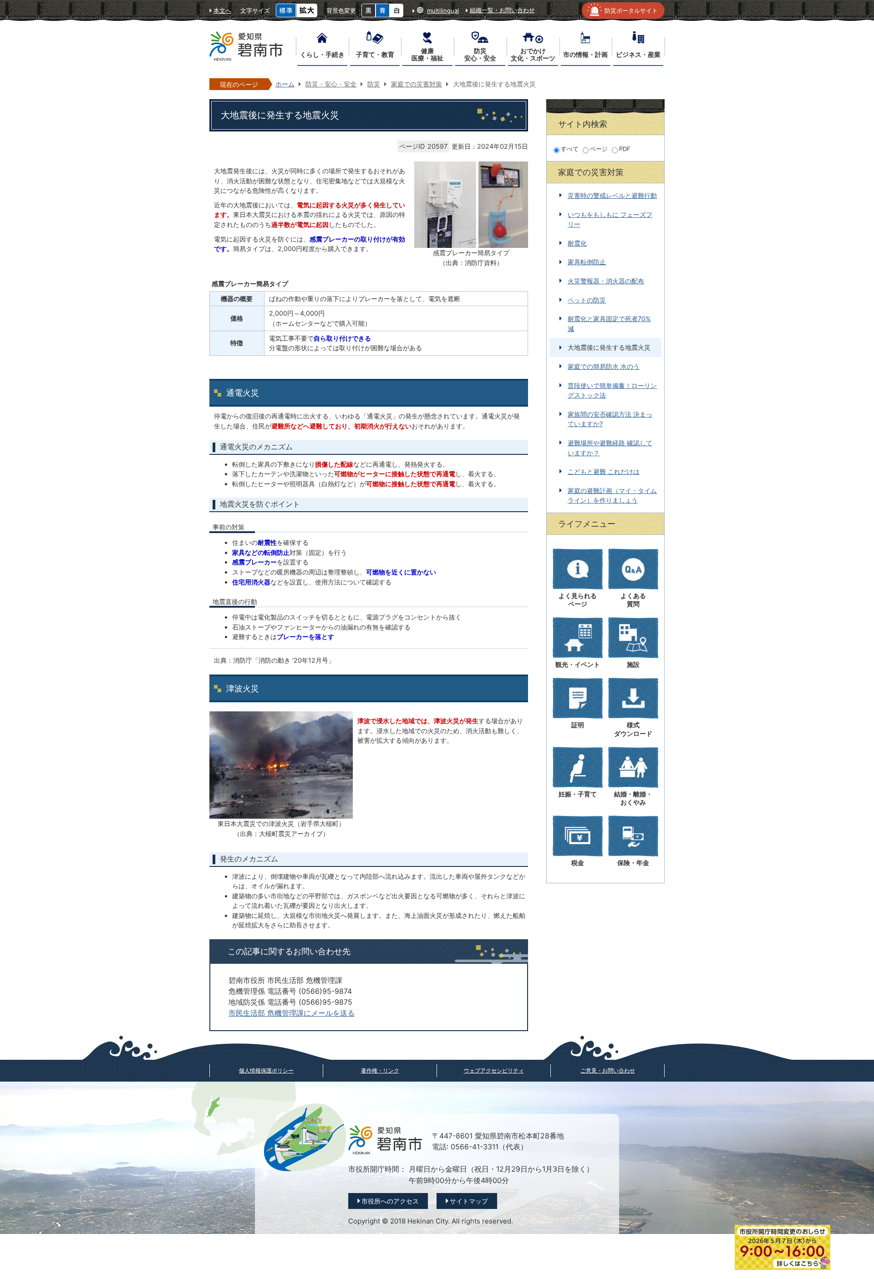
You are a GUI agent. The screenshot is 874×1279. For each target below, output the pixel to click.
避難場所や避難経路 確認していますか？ (610, 448)
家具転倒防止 (587, 262)
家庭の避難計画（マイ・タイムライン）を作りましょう (612, 495)
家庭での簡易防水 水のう (604, 366)
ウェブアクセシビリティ (494, 1070)
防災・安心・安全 (330, 84)
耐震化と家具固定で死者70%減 (609, 323)
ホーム (285, 84)
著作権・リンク (380, 1070)
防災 (373, 84)
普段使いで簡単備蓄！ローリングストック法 (612, 390)
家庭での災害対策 (416, 84)
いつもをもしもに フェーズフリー (610, 219)
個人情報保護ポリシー (266, 1070)
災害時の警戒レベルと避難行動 (612, 195)
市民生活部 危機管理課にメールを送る (292, 1013)
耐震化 (577, 243)
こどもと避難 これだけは (604, 471)
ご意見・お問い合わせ (607, 1070)
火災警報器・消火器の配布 (606, 281)
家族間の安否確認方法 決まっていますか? (610, 419)
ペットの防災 (587, 300)
